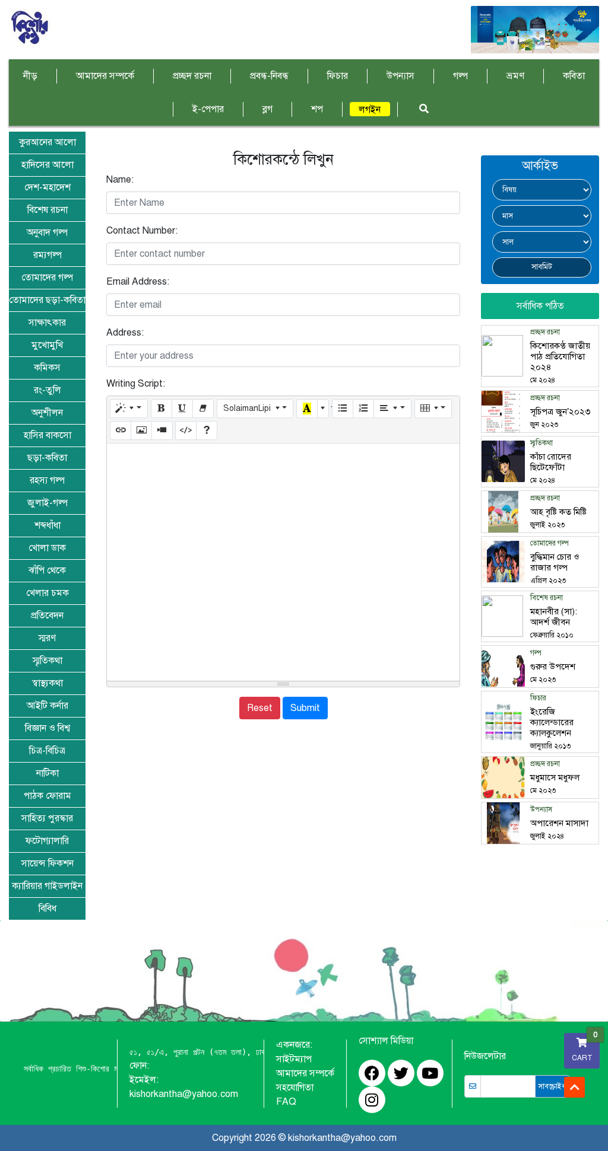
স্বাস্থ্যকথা (47, 683)
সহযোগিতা (295, 1087)
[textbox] (283, 562)
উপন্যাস (400, 76)
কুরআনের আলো (47, 142)
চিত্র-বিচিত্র (47, 751)
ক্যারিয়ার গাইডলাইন (47, 886)
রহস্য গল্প (47, 480)
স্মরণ (47, 638)
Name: (120, 180)
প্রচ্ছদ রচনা (192, 76)
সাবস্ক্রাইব (552, 1086)
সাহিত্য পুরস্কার (47, 818)
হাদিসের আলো (47, 165)
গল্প (460, 76)
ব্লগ (267, 109)
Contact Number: (142, 231)
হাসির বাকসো (47, 435)
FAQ (286, 1102)
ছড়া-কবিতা (47, 458)
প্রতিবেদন (47, 615)
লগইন (370, 110)
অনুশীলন (47, 413)
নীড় (30, 76)
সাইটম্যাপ (294, 1059)
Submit (305, 708)
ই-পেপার (208, 109)
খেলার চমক (47, 593)
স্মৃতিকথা (47, 661)
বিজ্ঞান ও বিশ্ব (47, 728)
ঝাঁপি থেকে (47, 570)
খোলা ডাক (47, 548)
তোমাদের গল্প (47, 277)
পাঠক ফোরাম (47, 796)
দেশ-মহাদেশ (47, 187)
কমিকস (47, 368)
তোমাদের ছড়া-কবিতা (47, 300)
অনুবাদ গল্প (47, 232)
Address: (125, 333)
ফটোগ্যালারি (47, 841)
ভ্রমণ (515, 76)
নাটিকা (47, 773)
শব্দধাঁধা (47, 525)
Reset (260, 708)
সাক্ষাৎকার (47, 323)
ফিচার (337, 76)
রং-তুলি (47, 390)
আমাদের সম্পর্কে (105, 76)
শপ (317, 109)
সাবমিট (541, 267)
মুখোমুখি (47, 345)
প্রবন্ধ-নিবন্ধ (269, 76)
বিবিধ (47, 908)
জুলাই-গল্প (47, 503)
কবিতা (574, 76)
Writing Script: (135, 384)
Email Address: (137, 282)
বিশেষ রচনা (47, 210)
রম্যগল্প (47, 255)
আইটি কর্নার (47, 706)
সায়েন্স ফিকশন (47, 863)
